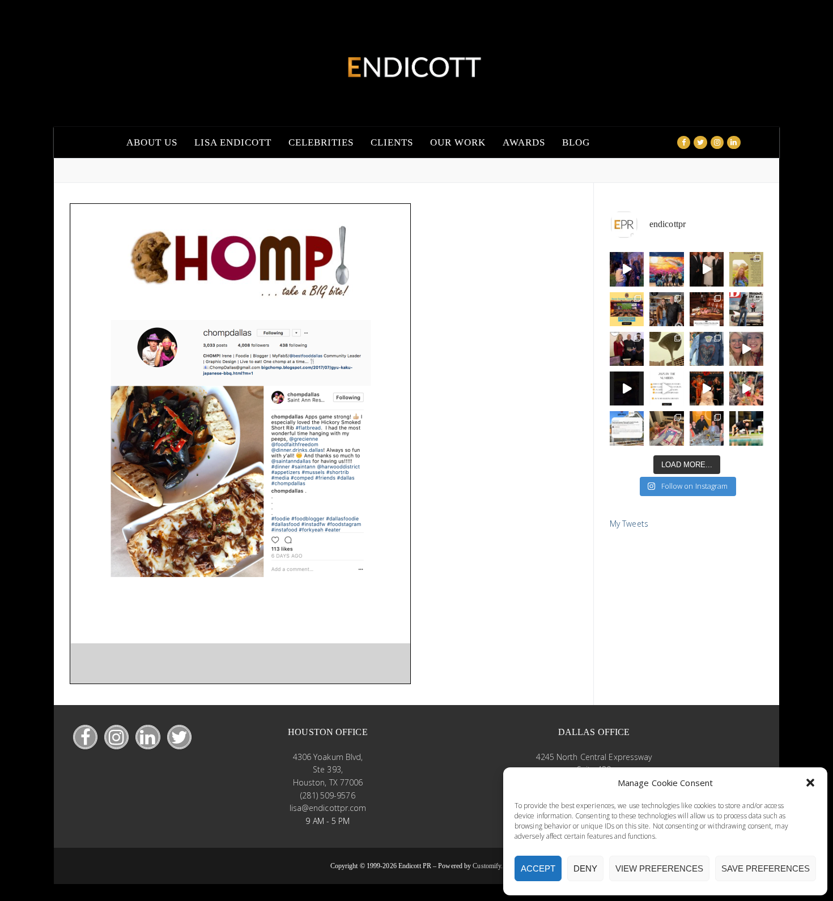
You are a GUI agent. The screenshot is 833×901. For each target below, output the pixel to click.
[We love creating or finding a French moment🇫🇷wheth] (707, 269)
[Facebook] (683, 142)
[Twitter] (700, 142)
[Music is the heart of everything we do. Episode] (666, 309)
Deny (585, 868)
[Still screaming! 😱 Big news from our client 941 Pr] (627, 269)
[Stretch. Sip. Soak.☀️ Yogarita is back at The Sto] (746, 428)
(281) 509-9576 (327, 795)
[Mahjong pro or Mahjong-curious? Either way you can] (666, 428)
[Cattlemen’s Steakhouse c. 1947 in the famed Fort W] (707, 309)
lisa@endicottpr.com (328, 807)
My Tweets (629, 523)
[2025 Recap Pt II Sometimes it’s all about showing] (746, 349)
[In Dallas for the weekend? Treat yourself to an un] (707, 428)
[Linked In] (733, 142)
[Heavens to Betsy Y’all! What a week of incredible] (707, 388)
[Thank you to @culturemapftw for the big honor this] (627, 349)
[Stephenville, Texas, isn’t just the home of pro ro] (746, 309)
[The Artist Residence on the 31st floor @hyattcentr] (746, 388)
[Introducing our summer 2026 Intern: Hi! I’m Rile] (746, 269)
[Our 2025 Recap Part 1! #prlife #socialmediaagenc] (627, 388)
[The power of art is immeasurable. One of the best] (666, 269)
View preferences (659, 868)
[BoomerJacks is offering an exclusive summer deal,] (627, 309)
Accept (538, 868)
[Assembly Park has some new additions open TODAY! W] (627, 428)
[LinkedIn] (147, 737)
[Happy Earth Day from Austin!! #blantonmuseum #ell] (666, 349)
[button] (810, 782)
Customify (487, 866)
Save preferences (765, 868)
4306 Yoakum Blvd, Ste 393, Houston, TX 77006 (328, 769)
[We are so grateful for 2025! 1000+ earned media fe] (666, 388)
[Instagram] (717, 142)
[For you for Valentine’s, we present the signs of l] (707, 349)
